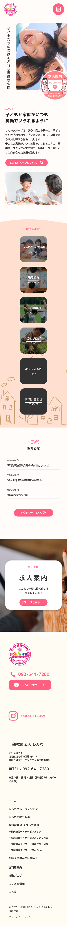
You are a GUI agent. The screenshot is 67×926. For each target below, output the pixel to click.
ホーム (13, 801)
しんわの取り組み (19, 817)
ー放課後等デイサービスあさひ (25, 831)
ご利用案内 (15, 867)
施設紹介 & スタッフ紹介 (24, 825)
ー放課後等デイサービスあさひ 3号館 (28, 844)
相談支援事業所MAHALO (23, 858)
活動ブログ (15, 876)
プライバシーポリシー (21, 916)
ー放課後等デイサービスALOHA (25, 850)
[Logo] (10, 9)
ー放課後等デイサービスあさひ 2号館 (28, 837)
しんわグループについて (23, 809)
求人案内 (14, 892)
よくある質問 (17, 884)
